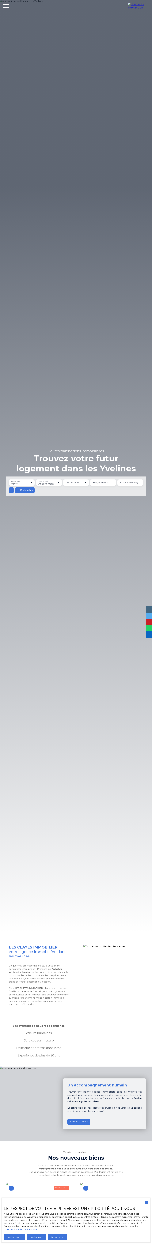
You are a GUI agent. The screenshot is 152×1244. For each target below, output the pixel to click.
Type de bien (43, 481)
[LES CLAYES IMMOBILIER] (138, 6)
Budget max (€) (101, 482)
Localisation (72, 482)
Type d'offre (15, 481)
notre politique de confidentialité (21, 1229)
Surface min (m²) (129, 482)
